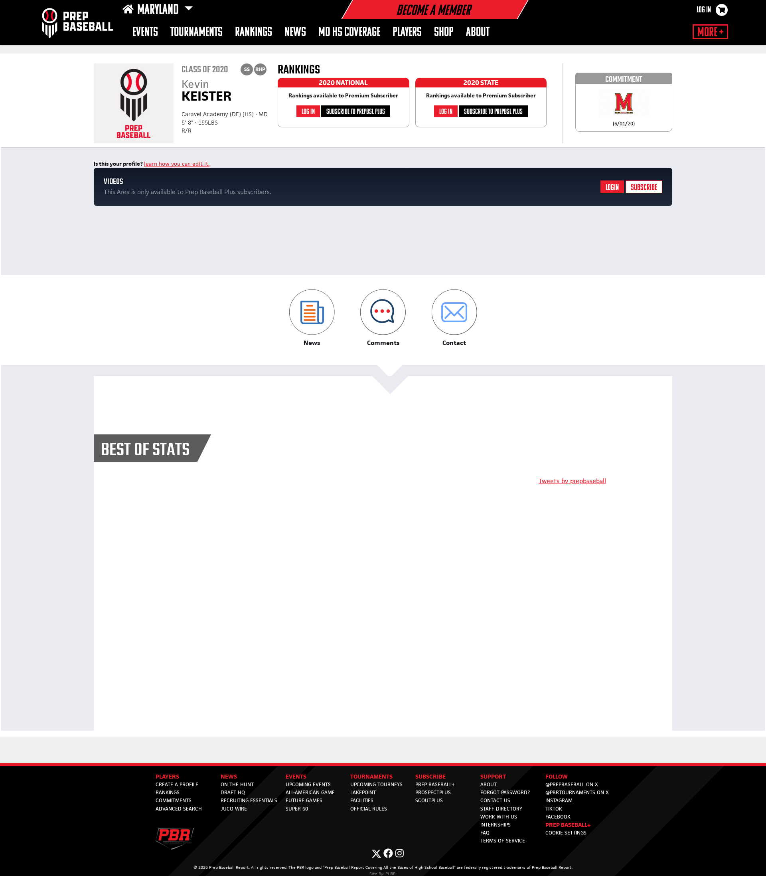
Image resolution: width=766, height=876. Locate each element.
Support (493, 776)
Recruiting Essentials (249, 800)
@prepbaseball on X (571, 784)
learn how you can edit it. (176, 163)
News (295, 32)
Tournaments (196, 32)
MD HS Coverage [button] (349, 32)
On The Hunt (237, 784)
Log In (704, 10)
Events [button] (145, 32)
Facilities (361, 800)
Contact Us (495, 800)
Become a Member (433, 11)
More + (710, 32)
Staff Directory (501, 808)
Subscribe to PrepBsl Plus (355, 112)
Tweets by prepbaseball (572, 481)
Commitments (174, 800)
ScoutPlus (429, 800)
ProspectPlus (433, 792)
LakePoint (363, 792)
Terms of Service (502, 840)
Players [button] (407, 32)
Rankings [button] (253, 32)
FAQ (485, 832)
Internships (495, 824)
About (478, 32)
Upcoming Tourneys (376, 784)
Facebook (558, 816)
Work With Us (498, 816)
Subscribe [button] (430, 776)
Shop (444, 32)
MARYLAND (159, 10)
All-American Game (310, 792)
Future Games (304, 800)
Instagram (559, 800)
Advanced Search (179, 808)
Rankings (168, 792)
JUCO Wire (234, 808)
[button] (312, 318)
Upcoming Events (308, 784)
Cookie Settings (565, 832)
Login (612, 188)
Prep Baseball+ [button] (568, 824)
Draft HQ (233, 792)
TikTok (553, 808)
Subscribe (644, 188)
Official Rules (368, 808)
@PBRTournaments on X (577, 792)
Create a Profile (177, 784)
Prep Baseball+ (435, 784)
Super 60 (297, 808)
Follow (556, 776)
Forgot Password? (505, 792)
